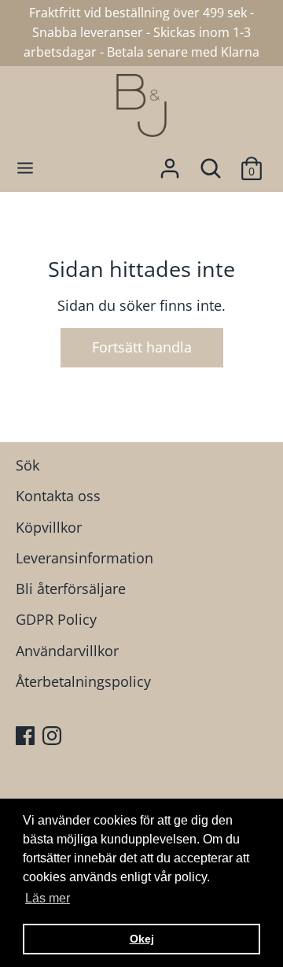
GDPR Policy (56, 619)
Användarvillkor (67, 650)
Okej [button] (142, 938)
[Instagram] (53, 738)
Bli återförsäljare (71, 588)
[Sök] (210, 163)
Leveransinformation (84, 557)
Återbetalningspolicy (83, 681)
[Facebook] (27, 738)
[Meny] (25, 168)
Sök (27, 465)
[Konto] (170, 163)
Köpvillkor (49, 527)
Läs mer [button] (47, 898)
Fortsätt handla (142, 347)
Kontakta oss (58, 495)
